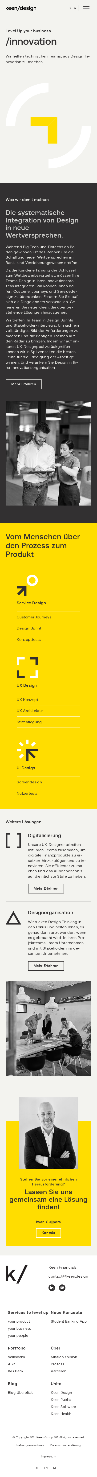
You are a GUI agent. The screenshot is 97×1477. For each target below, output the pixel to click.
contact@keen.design (68, 1276)
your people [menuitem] (18, 1335)
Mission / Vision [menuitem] (64, 1357)
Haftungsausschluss (30, 1445)
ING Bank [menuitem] (16, 1371)
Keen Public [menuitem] (61, 1400)
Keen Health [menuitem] (61, 1414)
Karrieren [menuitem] (58, 1371)
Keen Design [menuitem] (61, 1393)
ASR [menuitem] (11, 1364)
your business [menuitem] (19, 1328)
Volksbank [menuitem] (16, 1357)
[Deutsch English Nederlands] (48, 1468)
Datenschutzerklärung (65, 1445)
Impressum (48, 1456)
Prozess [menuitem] (57, 1364)
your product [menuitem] (19, 1321)
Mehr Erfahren (23, 384)
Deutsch (39, 1468)
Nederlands (57, 1468)
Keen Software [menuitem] (63, 1407)
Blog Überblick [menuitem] (20, 1393)
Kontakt (48, 1233)
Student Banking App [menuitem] (69, 1321)
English (48, 1468)
